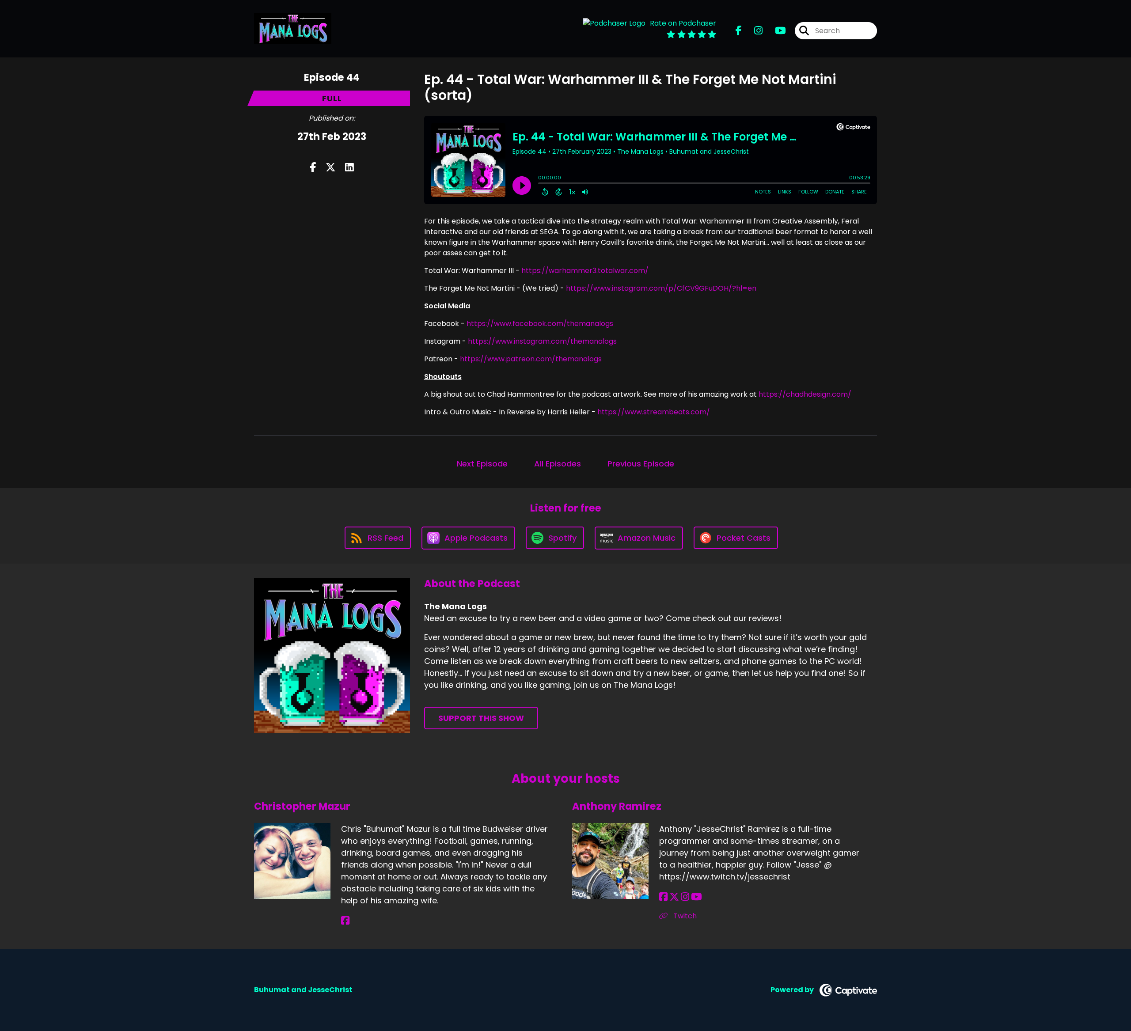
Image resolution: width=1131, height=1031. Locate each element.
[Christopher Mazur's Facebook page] (345, 921)
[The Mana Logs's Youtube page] (775, 31)
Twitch (684, 916)
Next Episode (482, 463)
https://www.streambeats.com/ (653, 412)
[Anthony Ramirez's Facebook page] (663, 897)
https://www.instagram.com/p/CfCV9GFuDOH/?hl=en (661, 288)
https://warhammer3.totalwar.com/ (585, 270)
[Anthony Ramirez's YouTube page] (696, 897)
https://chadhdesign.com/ (805, 394)
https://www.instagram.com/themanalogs (542, 341)
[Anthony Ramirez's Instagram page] (685, 897)
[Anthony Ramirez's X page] (674, 897)
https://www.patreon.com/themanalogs (531, 359)
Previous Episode (640, 463)
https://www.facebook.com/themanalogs (540, 323)
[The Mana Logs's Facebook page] (739, 31)
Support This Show (481, 718)
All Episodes (557, 463)
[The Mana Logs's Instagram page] (753, 31)
